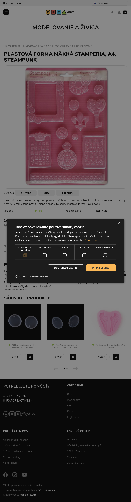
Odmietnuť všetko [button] (66, 267)
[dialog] (65, 251)
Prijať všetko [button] (101, 267)
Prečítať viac (91, 240)
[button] (32, 276)
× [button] (119, 223)
